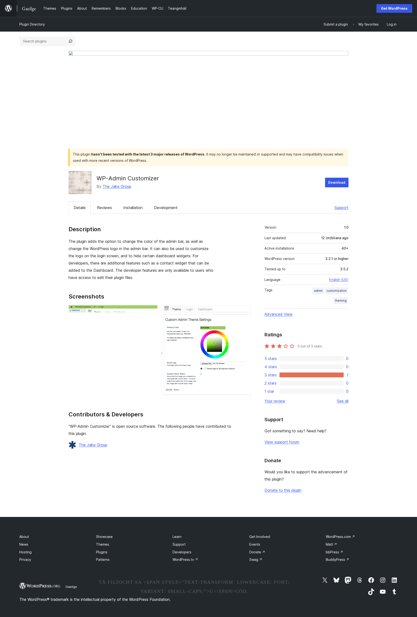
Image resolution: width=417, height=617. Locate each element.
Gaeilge (71, 587)
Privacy (25, 559)
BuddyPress (337, 559)
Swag (255, 559)
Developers (182, 552)
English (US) (338, 280)
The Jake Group (117, 186)
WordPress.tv (185, 559)
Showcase (104, 537)
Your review (274, 401)
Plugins (101, 552)
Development (166, 207)
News (23, 544)
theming (341, 300)
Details (80, 207)
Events (254, 544)
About (24, 537)
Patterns (103, 559)
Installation (133, 207)
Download (336, 182)
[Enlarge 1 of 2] (151, 311)
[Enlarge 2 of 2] (244, 311)
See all (342, 401)
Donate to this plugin (282, 490)
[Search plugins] (70, 41)
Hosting (25, 552)
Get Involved (259, 537)
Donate (257, 552)
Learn (177, 537)
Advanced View (278, 314)
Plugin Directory (32, 24)
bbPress (334, 552)
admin (318, 290)
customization (337, 290)
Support (341, 207)
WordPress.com (340, 537)
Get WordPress (394, 8)
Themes (102, 544)
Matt (331, 544)
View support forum (281, 442)
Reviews (104, 207)
